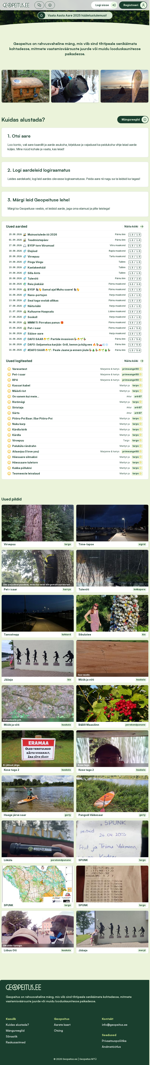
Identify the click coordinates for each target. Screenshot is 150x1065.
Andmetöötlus (111, 1046)
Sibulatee (84, 634)
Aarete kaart (62, 1024)
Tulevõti (83, 589)
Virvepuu (10, 544)
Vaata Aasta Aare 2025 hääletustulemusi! (77, 15)
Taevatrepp (11, 634)
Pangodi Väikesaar (90, 814)
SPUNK (83, 860)
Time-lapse (86, 544)
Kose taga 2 (11, 769)
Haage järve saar (15, 814)
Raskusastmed (15, 1042)
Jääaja (8, 679)
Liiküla (8, 860)
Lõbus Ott (10, 950)
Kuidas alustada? (17, 1024)
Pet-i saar (10, 589)
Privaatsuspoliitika (114, 1041)
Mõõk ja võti (86, 679)
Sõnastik (11, 1036)
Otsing (58, 1030)
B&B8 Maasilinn (88, 724)
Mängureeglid (15, 1030)
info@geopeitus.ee (114, 1024)
